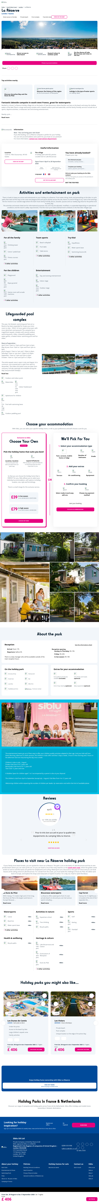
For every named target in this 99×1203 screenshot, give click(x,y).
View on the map (59, 17)
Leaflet (67, 1144)
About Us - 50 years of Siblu (9, 1179)
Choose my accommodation (49, 63)
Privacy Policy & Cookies (30, 1173)
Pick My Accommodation (75, 509)
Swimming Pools (6, 1173)
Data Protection (28, 1170)
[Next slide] (90, 37)
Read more (5, 117)
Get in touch (77, 1167)
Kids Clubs (4, 1167)
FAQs (3, 1176)
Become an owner (54, 1167)
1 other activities (43, 256)
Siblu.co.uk (92, 1167)
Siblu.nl (91, 1179)
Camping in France (7, 1181)
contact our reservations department (43, 139)
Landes (21, 7)
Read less (5, 373)
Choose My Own (24, 521)
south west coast (74, 868)
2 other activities (43, 969)
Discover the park (36, 1049)
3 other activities (11, 264)
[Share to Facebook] (8, 68)
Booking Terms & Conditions (31, 1167)
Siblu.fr (91, 1173)
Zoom (71, 371)
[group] (20, 220)
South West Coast (12, 7)
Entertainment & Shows (8, 1170)
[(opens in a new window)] (78, 1147)
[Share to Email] (12, 68)
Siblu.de (91, 1176)
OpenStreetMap (75, 1144)
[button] (50, 577)
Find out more (49, 1085)
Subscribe (83, 1125)
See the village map (49, 180)
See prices (92, 1199)
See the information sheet (83, 645)
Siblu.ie (91, 1170)
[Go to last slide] (8, 37)
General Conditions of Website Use (33, 1176)
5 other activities (11, 930)
